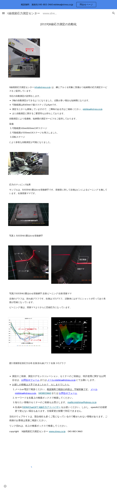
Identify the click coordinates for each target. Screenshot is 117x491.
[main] (58, 24)
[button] (3, 13)
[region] (58, 4)
